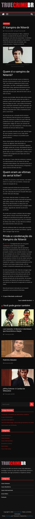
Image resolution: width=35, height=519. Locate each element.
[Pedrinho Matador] (17, 341)
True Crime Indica (6, 449)
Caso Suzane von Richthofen (9, 425)
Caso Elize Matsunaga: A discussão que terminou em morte (17, 422)
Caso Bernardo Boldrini (7, 420)
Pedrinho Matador (10, 360)
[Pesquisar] (32, 404)
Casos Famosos (5, 438)
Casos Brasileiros (6, 435)
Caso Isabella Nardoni (25, 300)
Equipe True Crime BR (20, 31)
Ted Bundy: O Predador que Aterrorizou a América (15, 414)
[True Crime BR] (3, 14)
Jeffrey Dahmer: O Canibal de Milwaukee (14, 390)
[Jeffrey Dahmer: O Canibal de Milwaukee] (17, 370)
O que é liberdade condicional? (12, 296)
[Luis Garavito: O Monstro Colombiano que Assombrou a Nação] (17, 310)
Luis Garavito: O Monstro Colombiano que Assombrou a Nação (17, 330)
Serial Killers (6, 23)
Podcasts (3, 497)
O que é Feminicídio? (7, 417)
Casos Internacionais (7, 441)
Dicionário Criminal (6, 443)
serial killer (7, 243)
